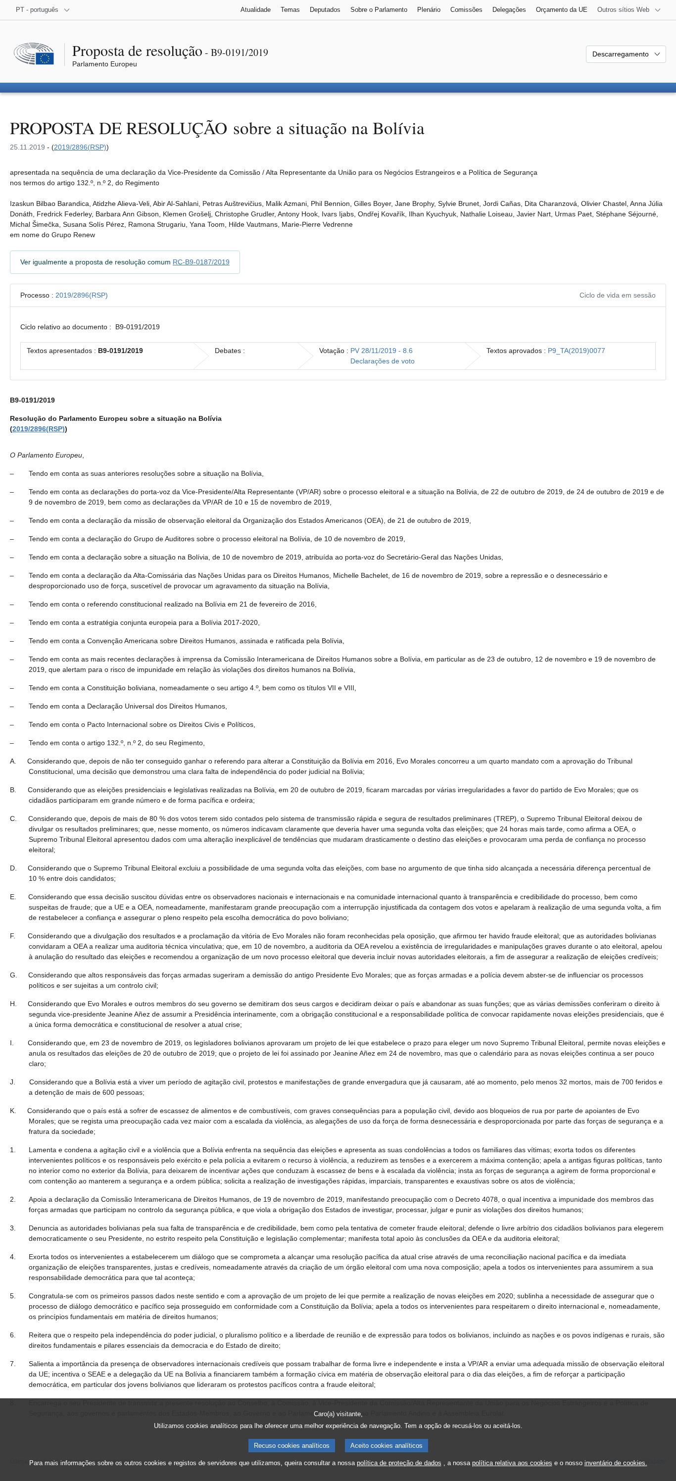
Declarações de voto (382, 361)
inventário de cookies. (615, 1463)
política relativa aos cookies (512, 1463)
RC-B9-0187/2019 (201, 262)
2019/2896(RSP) (80, 147)
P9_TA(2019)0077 (576, 351)
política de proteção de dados (399, 1463)
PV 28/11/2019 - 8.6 (381, 351)
